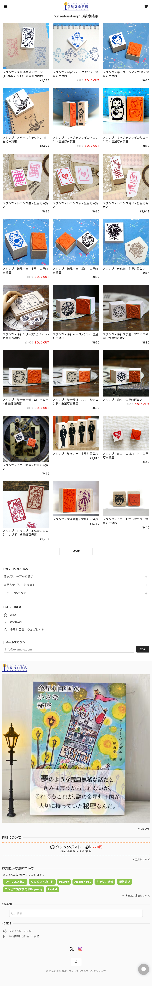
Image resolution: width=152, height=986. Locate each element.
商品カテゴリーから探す (19, 585)
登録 (142, 649)
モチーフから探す (15, 593)
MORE (76, 551)
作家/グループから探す (18, 576)
